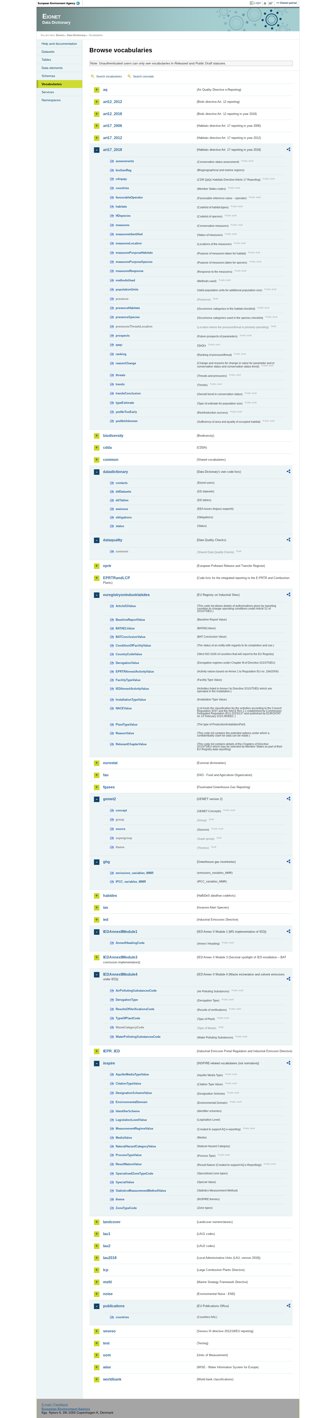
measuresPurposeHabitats (134, 252)
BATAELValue (125, 628)
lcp (105, 1270)
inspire (109, 1063)
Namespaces (51, 100)
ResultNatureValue (128, 1164)
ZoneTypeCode (126, 1208)
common (110, 460)
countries (122, 188)
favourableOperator (129, 197)
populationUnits (127, 289)
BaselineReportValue (130, 619)
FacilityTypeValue (128, 680)
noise (108, 1294)
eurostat (110, 763)
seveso (109, 1331)
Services (48, 92)
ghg (106, 862)
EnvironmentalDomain (131, 1102)
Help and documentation (59, 43)
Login (257, 3)
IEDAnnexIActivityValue (132, 688)
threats (120, 375)
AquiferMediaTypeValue (132, 1074)
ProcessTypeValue (128, 1155)
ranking (121, 354)
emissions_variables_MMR (134, 873)
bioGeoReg (123, 170)
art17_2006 (112, 126)
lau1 (106, 1234)
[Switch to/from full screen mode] (271, 3)
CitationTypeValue (128, 1083)
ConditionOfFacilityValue (133, 645)
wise (107, 1367)
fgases (109, 787)
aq (105, 90)
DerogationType (127, 999)
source (120, 829)
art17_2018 (112, 150)
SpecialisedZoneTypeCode (134, 1173)
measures (122, 225)
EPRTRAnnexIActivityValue (135, 671)
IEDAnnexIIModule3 (120, 957)
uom (107, 1355)
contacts (122, 483)
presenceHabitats (128, 308)
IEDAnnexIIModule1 (120, 932)
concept (121, 810)
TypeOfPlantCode (128, 1018)
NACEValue (124, 708)
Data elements (52, 68)
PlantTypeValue (126, 724)
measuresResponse (129, 271)
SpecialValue (125, 1182)
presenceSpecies (128, 317)
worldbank (112, 1379)
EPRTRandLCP (116, 578)
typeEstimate (125, 402)
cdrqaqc (121, 179)
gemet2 (109, 799)
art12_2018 (112, 114)
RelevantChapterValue (131, 744)
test (106, 1343)
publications (114, 1306)
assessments (125, 161)
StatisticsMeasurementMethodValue (141, 1190)
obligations (124, 517)
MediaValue (124, 1137)
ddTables (122, 500)
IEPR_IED (111, 1051)
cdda (107, 447)
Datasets (48, 51)
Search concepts (143, 76)
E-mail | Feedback (55, 1404)
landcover (111, 1222)
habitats (121, 206)
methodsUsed (125, 280)
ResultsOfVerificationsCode (135, 1009)
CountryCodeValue (129, 654)
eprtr (107, 566)
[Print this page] (265, 3)
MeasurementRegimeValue (134, 1128)
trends (120, 384)
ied (105, 920)
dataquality (112, 540)
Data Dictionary (76, 35)
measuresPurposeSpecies (134, 262)
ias (105, 907)
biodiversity (113, 436)
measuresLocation (129, 243)
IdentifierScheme (128, 1111)
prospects (123, 335)
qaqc (119, 344)
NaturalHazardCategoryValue (136, 1146)
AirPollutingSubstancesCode (136, 990)
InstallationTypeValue (131, 699)
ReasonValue (125, 733)
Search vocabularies (109, 76)
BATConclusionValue (130, 637)
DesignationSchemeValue (134, 1093)
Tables (46, 59)
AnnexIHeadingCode (130, 943)
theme (120, 1199)
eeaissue (122, 509)
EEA (60, 3)
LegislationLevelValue (131, 1120)
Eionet (60, 35)
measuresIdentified (129, 234)
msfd (107, 1282)
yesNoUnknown (127, 421)
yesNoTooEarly (126, 412)
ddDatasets (123, 491)
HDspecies (123, 215)
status (120, 526)
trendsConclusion (128, 393)
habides (110, 896)
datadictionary (115, 472)
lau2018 (110, 1258)
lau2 (106, 1246)
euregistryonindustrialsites (126, 595)
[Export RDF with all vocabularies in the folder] (288, 150)
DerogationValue (127, 663)
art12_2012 (112, 102)
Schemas (48, 76)
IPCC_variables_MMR (131, 881)
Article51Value (126, 606)
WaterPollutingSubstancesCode (138, 1036)
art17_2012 (112, 138)
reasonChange (126, 363)
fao (106, 775)
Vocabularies (52, 84)
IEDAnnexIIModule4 (120, 974)
